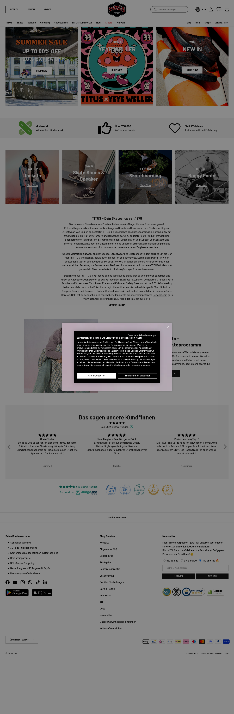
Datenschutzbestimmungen (142, 335)
